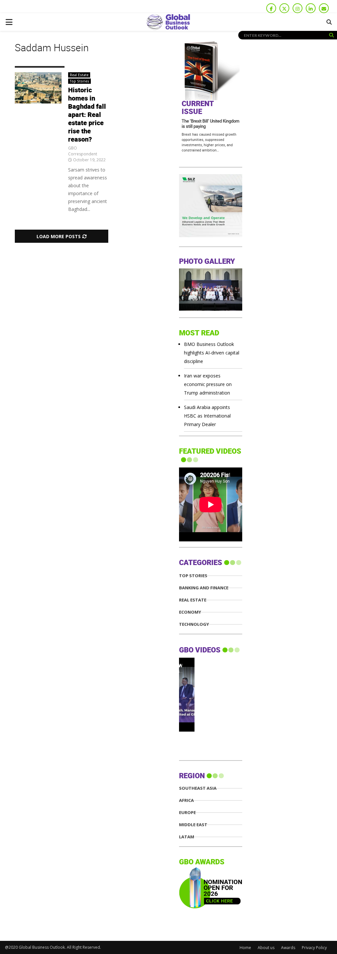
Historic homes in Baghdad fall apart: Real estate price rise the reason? (87, 115)
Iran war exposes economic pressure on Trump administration (208, 384)
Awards (288, 947)
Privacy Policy (314, 947)
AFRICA (186, 800)
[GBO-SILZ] (210, 235)
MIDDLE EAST (193, 825)
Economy (190, 612)
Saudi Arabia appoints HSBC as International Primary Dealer (207, 415)
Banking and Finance (203, 588)
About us (266, 947)
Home (245, 947)
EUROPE (187, 812)
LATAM (186, 837)
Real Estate (79, 75)
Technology (194, 624)
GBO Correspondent (82, 151)
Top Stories (79, 81)
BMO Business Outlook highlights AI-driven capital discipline (211, 352)
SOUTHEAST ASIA (198, 788)
